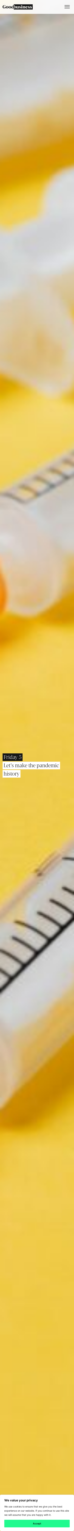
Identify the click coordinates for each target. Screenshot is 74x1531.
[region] (37, 1513)
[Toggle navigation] (66, 7)
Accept (37, 1523)
